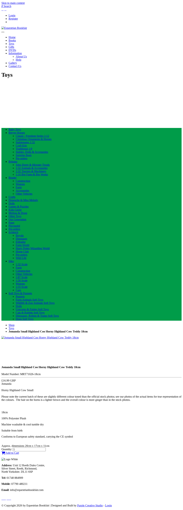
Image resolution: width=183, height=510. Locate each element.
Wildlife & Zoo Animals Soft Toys (35, 302)
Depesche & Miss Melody (23, 200)
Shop (11, 325)
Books (12, 40)
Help (18, 59)
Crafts (12, 196)
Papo (11, 222)
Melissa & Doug (18, 212)
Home (12, 37)
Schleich (13, 232)
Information (15, 53)
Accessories (22, 190)
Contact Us (15, 66)
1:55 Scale (22, 286)
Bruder (12, 177)
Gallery (13, 62)
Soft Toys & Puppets (20, 293)
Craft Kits (21, 145)
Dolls (12, 203)
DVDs (12, 50)
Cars (18, 290)
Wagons (20, 184)
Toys (11, 43)
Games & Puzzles (19, 206)
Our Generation (17, 219)
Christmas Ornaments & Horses (33, 139)
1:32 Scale (22, 264)
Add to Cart (12, 452)
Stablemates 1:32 (25, 142)
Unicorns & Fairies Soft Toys (32, 309)
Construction (23, 180)
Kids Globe (15, 209)
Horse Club (22, 251)
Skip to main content (13, 2)
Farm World (22, 245)
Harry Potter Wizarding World (33, 248)
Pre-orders (21, 158)
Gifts (11, 46)
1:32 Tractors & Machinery (31, 171)
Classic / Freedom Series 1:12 (32, 135)
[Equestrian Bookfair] (14, 27)
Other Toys (15, 216)
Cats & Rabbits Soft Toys (30, 312)
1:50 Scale (22, 280)
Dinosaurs (21, 238)
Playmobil (14, 225)
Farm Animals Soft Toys (29, 299)
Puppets (20, 296)
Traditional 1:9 (24, 148)
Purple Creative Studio (90, 505)
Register (13, 18)
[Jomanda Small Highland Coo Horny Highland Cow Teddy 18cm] (40, 337)
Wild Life (21, 257)
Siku (11, 261)
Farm (19, 187)
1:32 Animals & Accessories (32, 168)
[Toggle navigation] (2, 32)
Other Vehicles (24, 193)
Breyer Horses (17, 132)
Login (12, 15)
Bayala (20, 235)
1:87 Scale (22, 277)
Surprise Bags (23, 155)
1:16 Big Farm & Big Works (32, 174)
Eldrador (21, 241)
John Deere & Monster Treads (33, 164)
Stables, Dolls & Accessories (32, 151)
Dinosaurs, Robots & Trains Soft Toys (37, 315)
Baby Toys (15, 129)
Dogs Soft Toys (24, 318)
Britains (13, 161)
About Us (21, 56)
